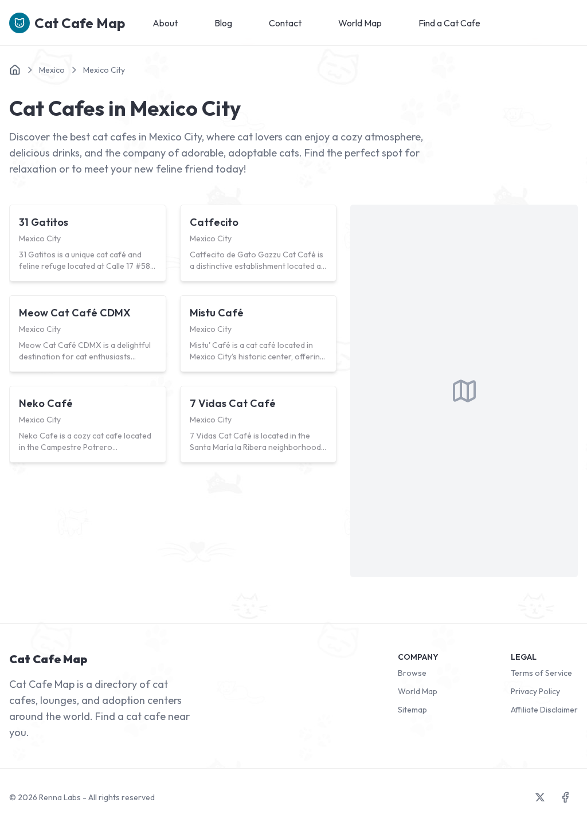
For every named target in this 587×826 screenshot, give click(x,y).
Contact (285, 23)
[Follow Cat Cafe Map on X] (540, 797)
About (165, 23)
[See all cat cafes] (15, 70)
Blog (223, 23)
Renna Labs (60, 797)
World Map (360, 23)
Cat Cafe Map (79, 23)
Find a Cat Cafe (449, 23)
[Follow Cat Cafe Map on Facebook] (565, 797)
